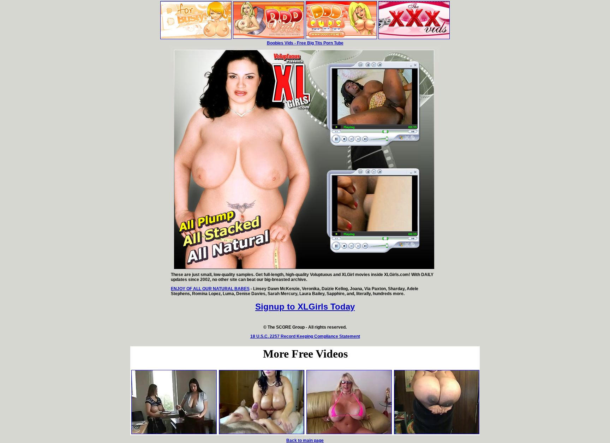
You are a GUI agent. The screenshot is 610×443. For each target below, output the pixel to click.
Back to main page (305, 440)
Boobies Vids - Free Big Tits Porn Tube (305, 43)
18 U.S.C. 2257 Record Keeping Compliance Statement (305, 336)
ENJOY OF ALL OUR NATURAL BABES (210, 288)
